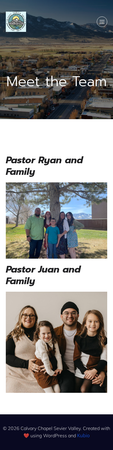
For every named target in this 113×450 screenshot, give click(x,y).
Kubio (83, 435)
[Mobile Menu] (102, 22)
